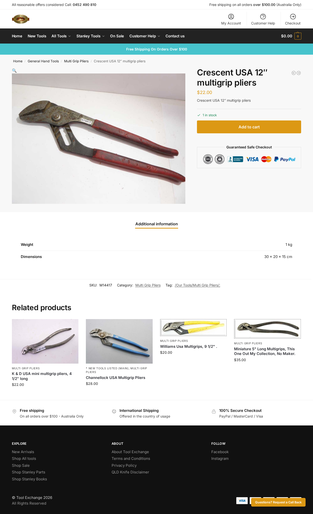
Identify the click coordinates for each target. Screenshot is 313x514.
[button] (291, 36)
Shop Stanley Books (29, 479)
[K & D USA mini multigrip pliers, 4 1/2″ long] (45, 341)
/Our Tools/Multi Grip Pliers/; (197, 285)
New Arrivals (23, 451)
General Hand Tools (43, 61)
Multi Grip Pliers (76, 61)
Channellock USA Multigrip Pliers (115, 377)
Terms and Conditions (131, 458)
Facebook (220, 451)
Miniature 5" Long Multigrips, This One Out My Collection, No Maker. (264, 351)
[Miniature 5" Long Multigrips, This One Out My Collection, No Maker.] (267, 329)
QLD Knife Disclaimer (130, 472)
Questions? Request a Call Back (278, 502)
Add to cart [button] (45, 395)
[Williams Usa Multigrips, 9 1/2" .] (193, 327)
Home (18, 61)
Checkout (293, 23)
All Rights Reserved (29, 503)
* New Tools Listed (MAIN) (107, 368)
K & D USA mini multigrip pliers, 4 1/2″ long (42, 376)
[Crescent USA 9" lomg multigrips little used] (298, 72)
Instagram (220, 458)
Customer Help (263, 23)
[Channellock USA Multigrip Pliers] (119, 341)
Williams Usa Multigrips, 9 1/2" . (188, 346)
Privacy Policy (124, 465)
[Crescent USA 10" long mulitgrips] (293, 72)
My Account (231, 23)
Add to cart (249, 127)
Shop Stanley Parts (28, 472)
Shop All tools (24, 458)
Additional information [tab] (156, 223)
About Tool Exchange (130, 451)
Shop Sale (21, 465)
